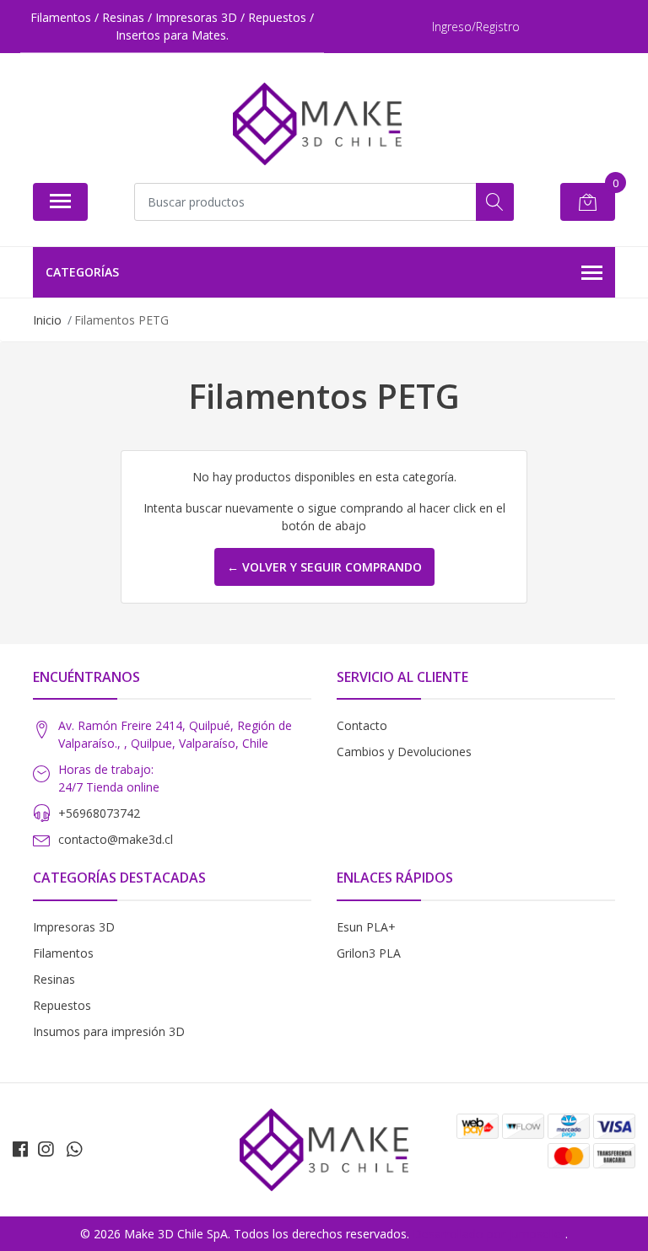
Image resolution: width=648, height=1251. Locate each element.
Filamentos (63, 953)
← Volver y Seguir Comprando (324, 567)
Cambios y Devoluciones (404, 752)
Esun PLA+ (366, 927)
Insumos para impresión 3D (109, 1031)
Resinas (54, 979)
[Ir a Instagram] (45, 1149)
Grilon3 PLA (369, 953)
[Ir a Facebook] (20, 1149)
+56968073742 (99, 813)
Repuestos (62, 1005)
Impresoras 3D (74, 927)
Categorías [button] (82, 272)
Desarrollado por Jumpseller (489, 1234)
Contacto (362, 725)
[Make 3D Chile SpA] (317, 123)
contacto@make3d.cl (115, 839)
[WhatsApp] (74, 1149)
